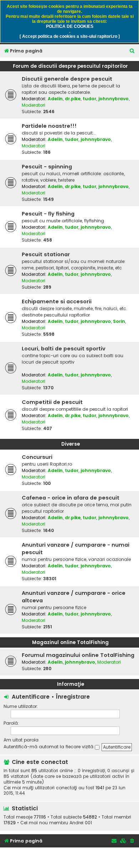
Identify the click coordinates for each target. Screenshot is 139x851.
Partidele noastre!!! (49, 126)
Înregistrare (73, 696)
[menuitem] (132, 51)
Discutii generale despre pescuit (67, 78)
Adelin (55, 99)
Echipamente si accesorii (57, 301)
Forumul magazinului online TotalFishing (78, 655)
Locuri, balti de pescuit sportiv (63, 348)
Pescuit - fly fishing (48, 213)
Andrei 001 (81, 823)
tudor (89, 99)
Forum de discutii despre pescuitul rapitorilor (70, 66)
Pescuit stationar (46, 254)
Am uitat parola (21, 740)
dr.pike (73, 99)
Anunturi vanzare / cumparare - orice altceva (73, 596)
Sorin (119, 321)
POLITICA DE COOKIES (69, 26)
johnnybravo (113, 99)
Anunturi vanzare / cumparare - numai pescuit (75, 548)
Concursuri (37, 457)
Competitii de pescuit (52, 402)
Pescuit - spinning (47, 166)
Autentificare (31, 696)
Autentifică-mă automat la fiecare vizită (49, 747)
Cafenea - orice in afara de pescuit (70, 497)
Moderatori (33, 105)
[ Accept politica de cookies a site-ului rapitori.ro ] (70, 36)
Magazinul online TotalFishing (70, 642)
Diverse (70, 444)
